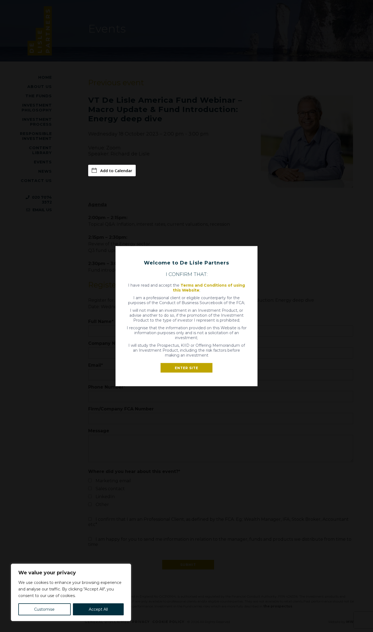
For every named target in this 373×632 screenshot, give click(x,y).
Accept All (98, 609)
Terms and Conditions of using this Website (209, 287)
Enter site (186, 368)
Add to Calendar (116, 170)
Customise (44, 609)
